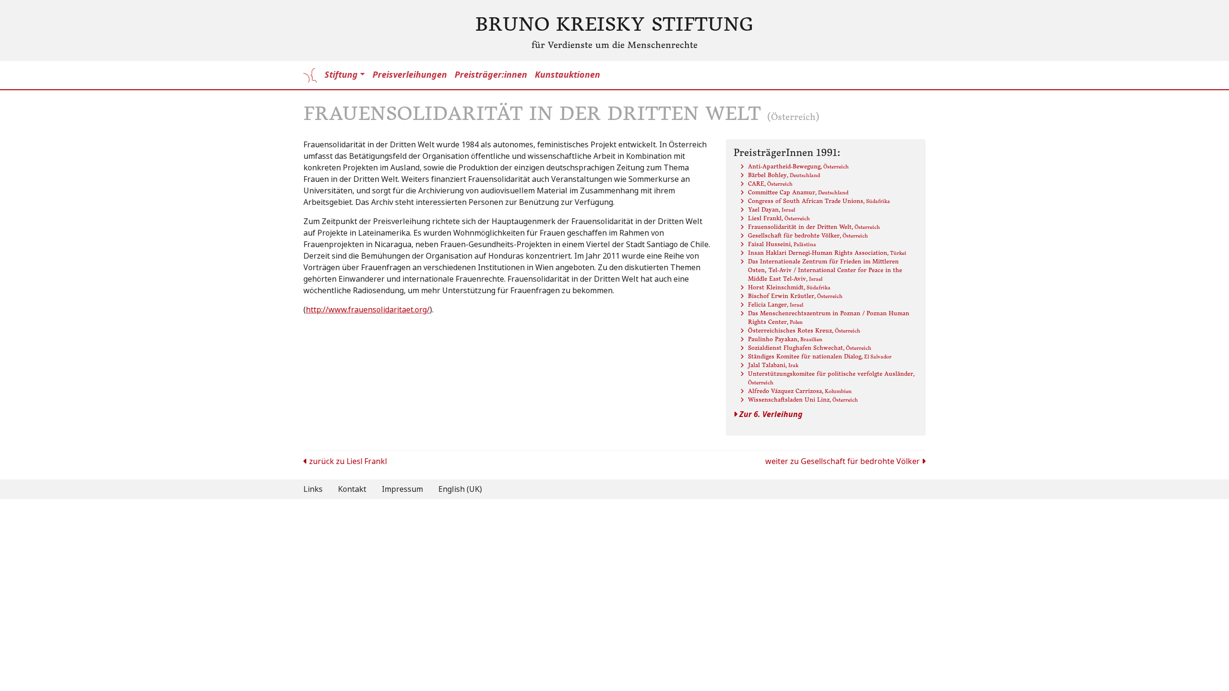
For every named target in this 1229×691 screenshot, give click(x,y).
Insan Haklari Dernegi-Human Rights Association (827, 253)
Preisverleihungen (410, 75)
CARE (770, 183)
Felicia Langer (775, 304)
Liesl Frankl (779, 218)
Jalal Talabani (773, 365)
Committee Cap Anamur (798, 192)
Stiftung (341, 75)
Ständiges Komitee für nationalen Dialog (820, 356)
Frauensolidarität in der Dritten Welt (814, 227)
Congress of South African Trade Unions (819, 201)
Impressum (402, 489)
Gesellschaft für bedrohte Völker (808, 235)
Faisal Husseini (782, 244)
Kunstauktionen (567, 75)
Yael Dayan (771, 209)
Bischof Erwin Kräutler (795, 296)
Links (313, 489)
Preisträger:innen (491, 75)
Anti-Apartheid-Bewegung (798, 166)
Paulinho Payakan (785, 339)
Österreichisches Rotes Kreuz (804, 330)
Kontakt (352, 489)
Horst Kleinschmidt (789, 287)
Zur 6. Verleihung (770, 414)
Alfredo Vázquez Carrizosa (800, 391)
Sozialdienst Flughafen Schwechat (809, 348)
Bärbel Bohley (784, 175)
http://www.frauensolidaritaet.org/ (368, 309)
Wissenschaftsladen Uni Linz (803, 399)
